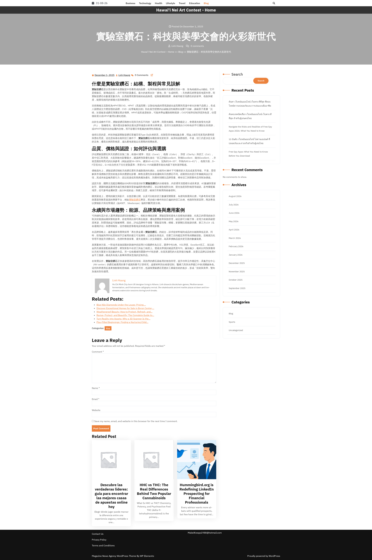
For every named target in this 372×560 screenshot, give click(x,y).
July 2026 (234, 204)
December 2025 (237, 263)
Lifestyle (170, 3)
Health (158, 3)
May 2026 (233, 221)
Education (194, 3)
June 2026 (234, 213)
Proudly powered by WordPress (263, 555)
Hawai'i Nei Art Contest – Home (157, 51)
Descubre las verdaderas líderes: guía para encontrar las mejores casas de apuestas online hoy (111, 495)
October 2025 (236, 279)
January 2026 (236, 254)
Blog (206, 3)
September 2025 (237, 288)
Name (96, 388)
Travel (182, 3)
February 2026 (236, 246)
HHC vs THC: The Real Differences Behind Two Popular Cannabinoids (154, 491)
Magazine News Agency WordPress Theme (114, 555)
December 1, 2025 (105, 75)
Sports (232, 322)
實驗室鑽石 (135, 199)
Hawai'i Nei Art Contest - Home (186, 10)
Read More (110, 459)
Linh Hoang (124, 75)
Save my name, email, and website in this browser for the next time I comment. (136, 421)
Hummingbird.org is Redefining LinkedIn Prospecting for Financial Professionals (196, 493)
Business (130, 3)
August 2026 (235, 196)
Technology (145, 3)
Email (95, 399)
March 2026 (235, 238)
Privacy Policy (99, 539)
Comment (98, 351)
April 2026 (234, 229)
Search (237, 74)
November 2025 (237, 271)
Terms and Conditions (103, 545)
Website (96, 410)
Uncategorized (236, 330)
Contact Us (97, 533)
